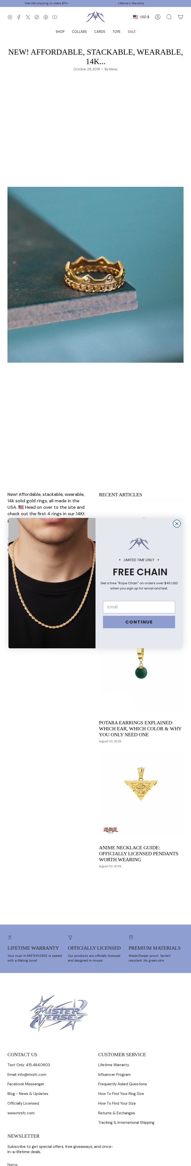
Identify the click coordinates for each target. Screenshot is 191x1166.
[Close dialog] (177, 523)
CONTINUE (139, 622)
